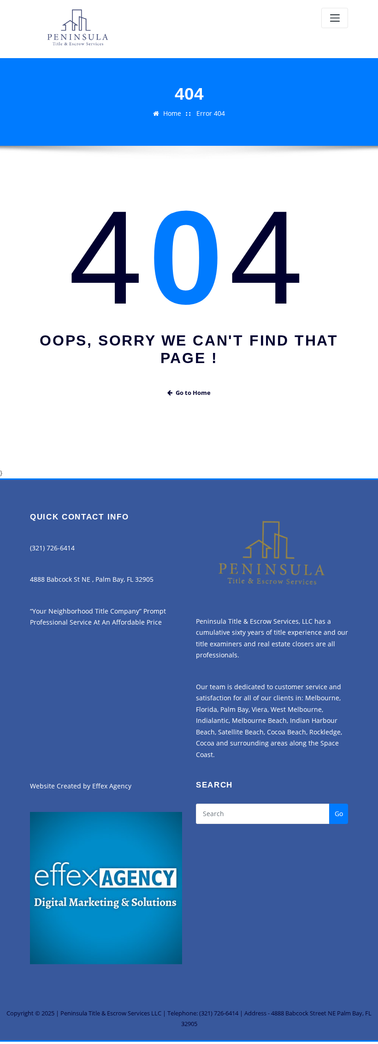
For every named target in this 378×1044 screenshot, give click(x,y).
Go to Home (193, 392)
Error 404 (210, 113)
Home (172, 113)
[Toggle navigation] (334, 18)
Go (339, 813)
